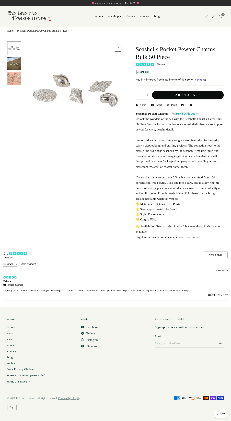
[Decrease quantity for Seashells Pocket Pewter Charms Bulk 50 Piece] (138, 95)
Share (143, 105)
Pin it (174, 105)
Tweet (158, 105)
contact (144, 16)
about (129, 16)
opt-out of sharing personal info (26, 375)
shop (10, 333)
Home (10, 30)
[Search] (207, 16)
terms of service (17, 381)
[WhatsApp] (183, 105)
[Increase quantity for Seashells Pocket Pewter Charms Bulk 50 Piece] (147, 95)
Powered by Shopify (69, 398)
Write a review (215, 255)
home (97, 16)
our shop (113, 16)
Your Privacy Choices (20, 369)
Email (158, 336)
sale (9, 339)
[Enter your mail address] (220, 343)
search (11, 327)
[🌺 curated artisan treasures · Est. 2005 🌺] (115, 3)
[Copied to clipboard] (192, 105)
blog (157, 16)
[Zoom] (118, 48)
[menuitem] (98, 16)
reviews (12, 363)
